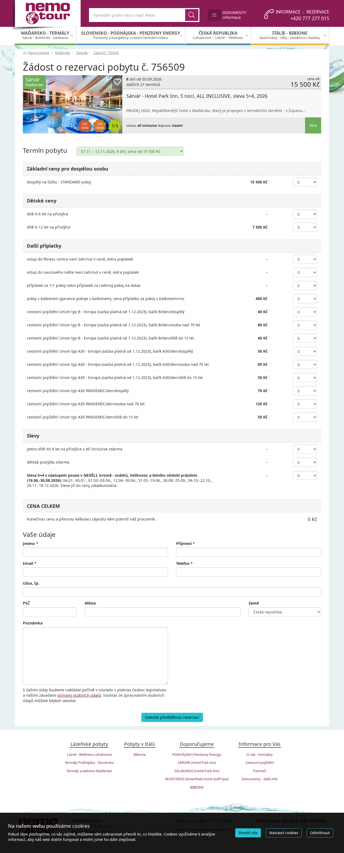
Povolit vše (248, 832)
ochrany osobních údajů (79, 695)
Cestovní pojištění (259, 762)
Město (90, 603)
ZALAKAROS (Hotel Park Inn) (196, 770)
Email (29, 563)
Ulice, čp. (31, 583)
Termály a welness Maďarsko (89, 770)
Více (313, 125)
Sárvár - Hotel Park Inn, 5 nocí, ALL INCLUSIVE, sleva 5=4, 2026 (196, 96)
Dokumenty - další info (260, 778)
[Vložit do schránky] (117, 82)
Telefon (184, 563)
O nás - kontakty (259, 754)
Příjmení (185, 543)
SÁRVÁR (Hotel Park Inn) (197, 762)
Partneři (259, 770)
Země (254, 603)
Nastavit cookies (283, 832)
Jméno (30, 543)
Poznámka (32, 623)
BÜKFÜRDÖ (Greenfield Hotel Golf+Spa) (196, 778)
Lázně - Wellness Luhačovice (89, 754)
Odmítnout (320, 832)
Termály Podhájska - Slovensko (89, 762)
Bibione (140, 754)
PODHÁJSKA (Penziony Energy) (196, 754)
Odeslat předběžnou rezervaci (172, 717)
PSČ (26, 603)
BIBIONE (197, 787)
